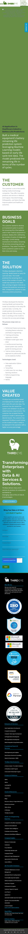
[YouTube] (14, 932)
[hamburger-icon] (23, 3)
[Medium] (20, 932)
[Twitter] (8, 932)
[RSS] (23, 932)
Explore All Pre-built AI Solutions (12, 907)
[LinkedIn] (5, 932)
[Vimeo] (17, 932)
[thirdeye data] (14, 438)
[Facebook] (11, 932)
